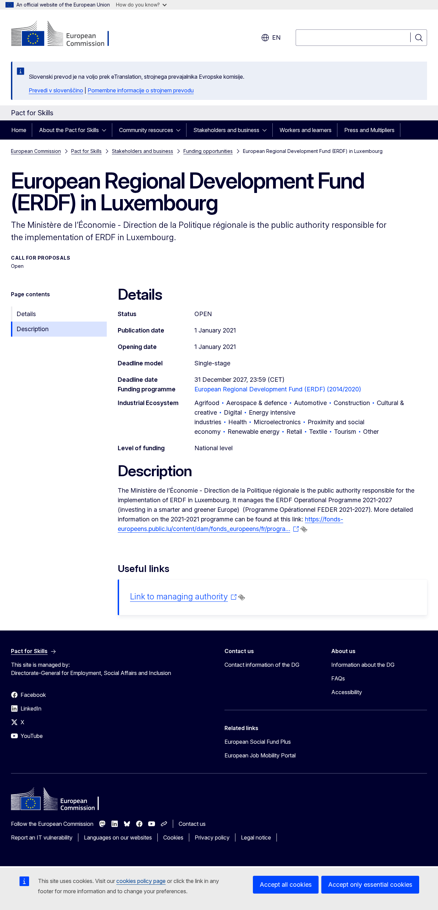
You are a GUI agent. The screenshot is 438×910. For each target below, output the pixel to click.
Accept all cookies (286, 884)
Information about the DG (363, 664)
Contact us (192, 823)
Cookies (173, 837)
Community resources (146, 130)
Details (26, 313)
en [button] (276, 37)
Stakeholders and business (226, 130)
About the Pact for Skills (69, 130)
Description (32, 329)
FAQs (338, 678)
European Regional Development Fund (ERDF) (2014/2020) (277, 389)
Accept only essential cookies (370, 884)
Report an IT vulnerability (42, 837)
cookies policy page (141, 881)
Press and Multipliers (369, 130)
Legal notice (256, 837)
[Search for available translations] (303, 529)
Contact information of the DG (261, 664)
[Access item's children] (106, 130)
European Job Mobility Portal (260, 755)
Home (18, 130)
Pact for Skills (86, 151)
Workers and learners (306, 130)
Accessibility (346, 692)
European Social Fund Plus (257, 741)
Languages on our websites (118, 837)
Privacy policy (212, 837)
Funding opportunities (208, 151)
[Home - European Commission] (66, 34)
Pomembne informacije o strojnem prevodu (141, 90)
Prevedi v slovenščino (56, 90)
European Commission (36, 151)
